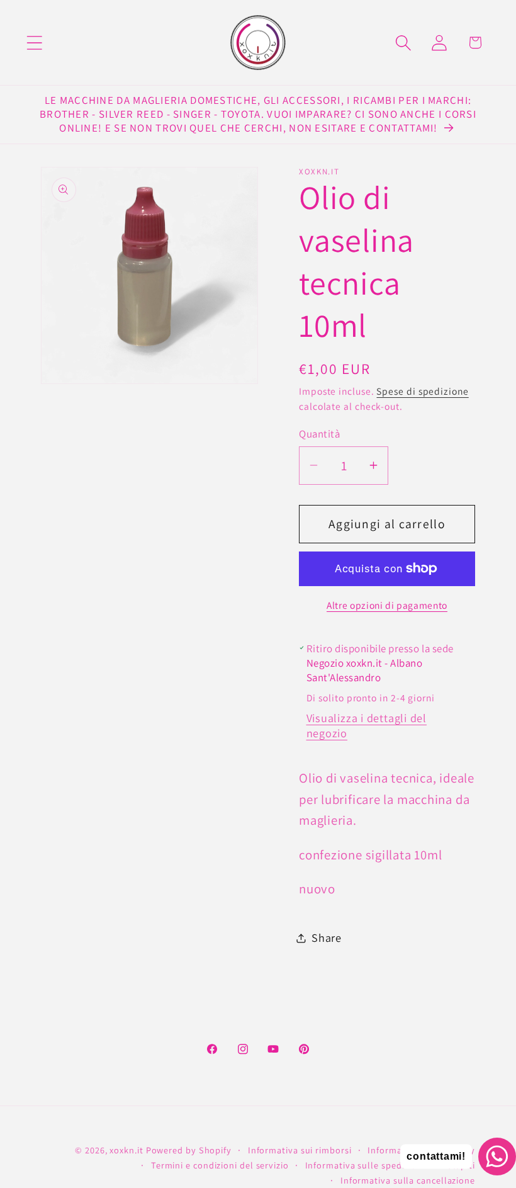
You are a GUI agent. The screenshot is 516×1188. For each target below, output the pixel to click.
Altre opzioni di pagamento (387, 605)
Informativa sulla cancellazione (407, 1180)
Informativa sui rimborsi (300, 1150)
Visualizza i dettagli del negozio (366, 725)
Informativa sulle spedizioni (365, 1165)
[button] (34, 42)
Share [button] (326, 937)
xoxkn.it (126, 1150)
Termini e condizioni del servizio (220, 1165)
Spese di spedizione (422, 391)
